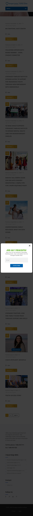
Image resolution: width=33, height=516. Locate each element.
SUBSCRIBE (16, 265)
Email (8, 260)
